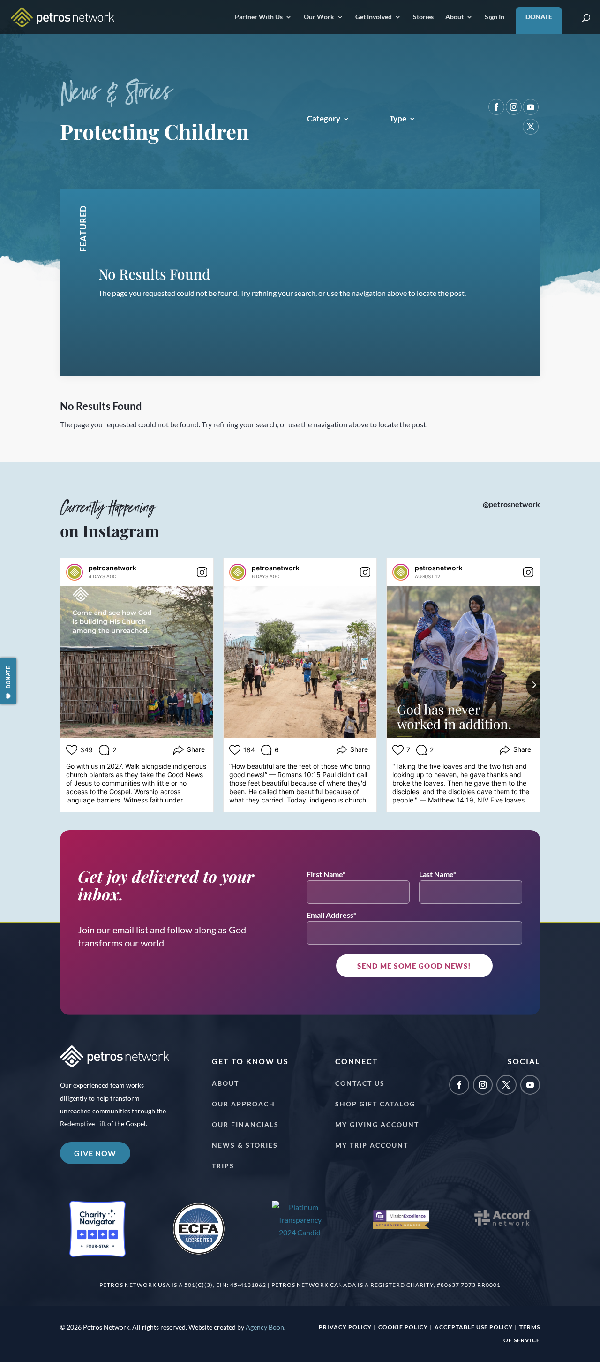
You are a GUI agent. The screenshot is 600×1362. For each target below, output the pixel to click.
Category (323, 119)
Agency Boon (265, 1327)
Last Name (436, 874)
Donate (538, 17)
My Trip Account (371, 1145)
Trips (223, 1166)
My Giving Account (377, 1124)
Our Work (319, 17)
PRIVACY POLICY (345, 1327)
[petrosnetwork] (74, 572)
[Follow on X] (531, 127)
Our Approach (243, 1104)
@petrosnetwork (511, 503)
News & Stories (245, 1145)
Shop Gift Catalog (375, 1104)
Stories (423, 17)
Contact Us (360, 1083)
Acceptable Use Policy (474, 1327)
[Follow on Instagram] (514, 107)
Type (398, 119)
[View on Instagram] (202, 572)
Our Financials (245, 1124)
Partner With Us (259, 17)
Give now (95, 1153)
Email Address (330, 914)
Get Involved (373, 17)
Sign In (494, 17)
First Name (325, 874)
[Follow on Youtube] (531, 107)
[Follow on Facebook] (496, 107)
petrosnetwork (112, 568)
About (454, 17)
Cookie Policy (403, 1327)
